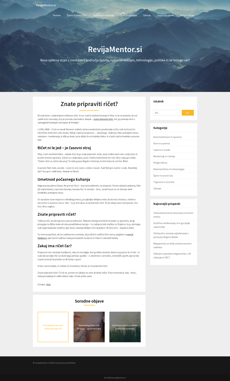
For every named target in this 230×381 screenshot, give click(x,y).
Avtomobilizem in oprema (167, 137)
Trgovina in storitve (103, 15)
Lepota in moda (165, 15)
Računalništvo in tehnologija (168, 169)
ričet (48, 284)
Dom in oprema (128, 15)
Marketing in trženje (164, 156)
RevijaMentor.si (46, 5)
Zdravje (147, 15)
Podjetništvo (187, 15)
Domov (57, 15)
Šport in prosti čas (77, 15)
